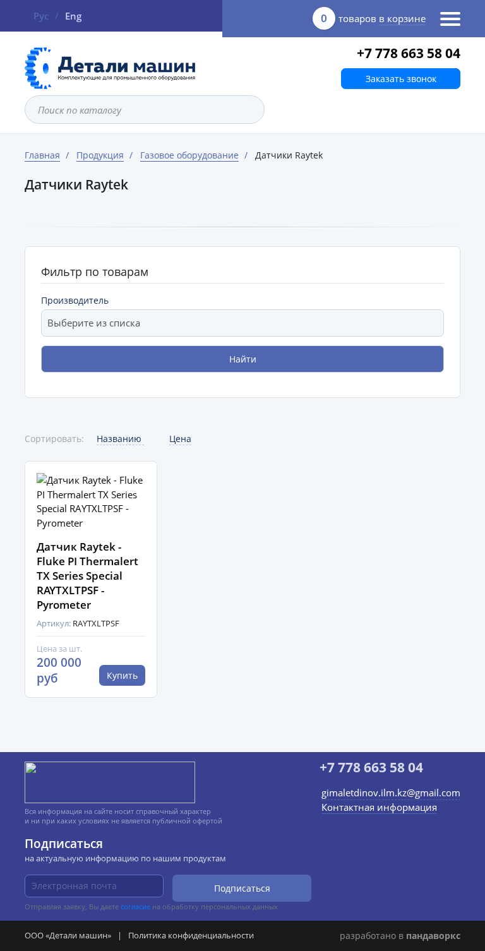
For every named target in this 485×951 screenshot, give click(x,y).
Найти (242, 359)
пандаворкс (433, 936)
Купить (122, 675)
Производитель (75, 300)
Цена (180, 439)
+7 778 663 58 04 (408, 53)
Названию (120, 439)
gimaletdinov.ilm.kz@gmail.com (390, 792)
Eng (73, 15)
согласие (135, 906)
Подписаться (242, 888)
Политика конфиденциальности (191, 935)
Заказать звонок (401, 79)
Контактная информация (379, 807)
